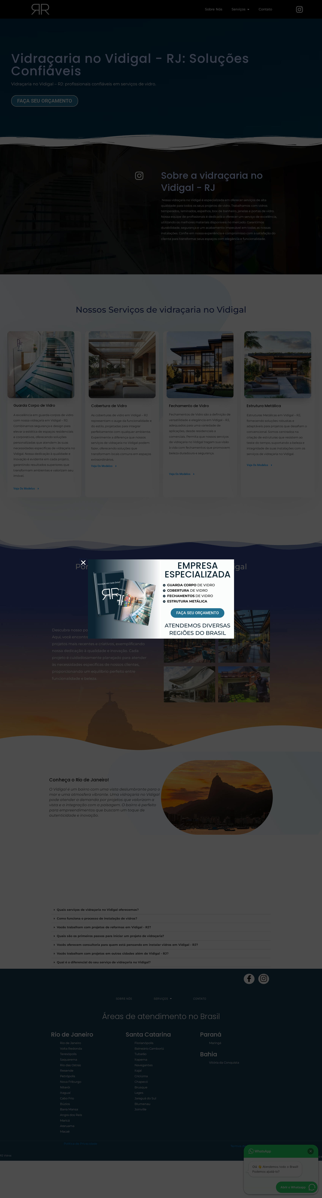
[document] (161, 599)
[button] (83, 562)
